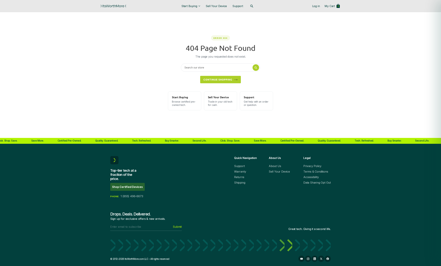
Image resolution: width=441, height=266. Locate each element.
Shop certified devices (127, 187)
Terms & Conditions (315, 171)
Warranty (240, 171)
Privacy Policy (312, 166)
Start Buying (189, 6)
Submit (177, 226)
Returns (239, 177)
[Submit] (256, 67)
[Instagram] (308, 259)
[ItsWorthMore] (113, 6)
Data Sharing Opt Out (317, 182)
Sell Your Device (216, 6)
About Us (275, 166)
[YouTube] (301, 259)
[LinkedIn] (314, 259)
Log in (316, 6)
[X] (321, 259)
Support (237, 6)
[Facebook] (328, 259)
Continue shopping (217, 79)
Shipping (239, 182)
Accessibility (311, 177)
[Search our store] (252, 6)
